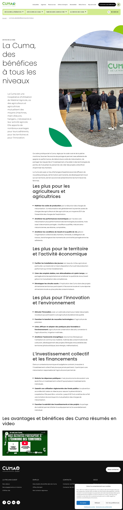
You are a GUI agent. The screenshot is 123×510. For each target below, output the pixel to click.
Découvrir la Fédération (13, 12)
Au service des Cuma (77, 12)
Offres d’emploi (63, 4)
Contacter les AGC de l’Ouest (72, 487)
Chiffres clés (6, 490)
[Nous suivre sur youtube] (9, 502)
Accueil (4, 18)
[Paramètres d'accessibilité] (119, 5)
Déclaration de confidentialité (104, 506)
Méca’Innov (82, 4)
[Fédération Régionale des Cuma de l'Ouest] (9, 4)
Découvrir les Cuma (34, 12)
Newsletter (73, 4)
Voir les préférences (112, 503)
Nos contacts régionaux (40, 490)
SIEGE (95, 480)
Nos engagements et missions (12, 487)
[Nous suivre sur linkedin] (13, 502)
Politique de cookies (89, 506)
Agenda (43, 4)
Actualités (36, 4)
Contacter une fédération (106, 4)
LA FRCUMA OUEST (9, 480)
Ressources (52, 4)
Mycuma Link (92, 4)
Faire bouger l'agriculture (55, 12)
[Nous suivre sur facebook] (4, 502)
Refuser (97, 503)
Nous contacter (113, 469)
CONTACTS (67, 480)
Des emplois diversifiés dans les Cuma (45, 484)
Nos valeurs (6, 484)
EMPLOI (36, 480)
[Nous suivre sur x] (18, 502)
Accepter (83, 503)
